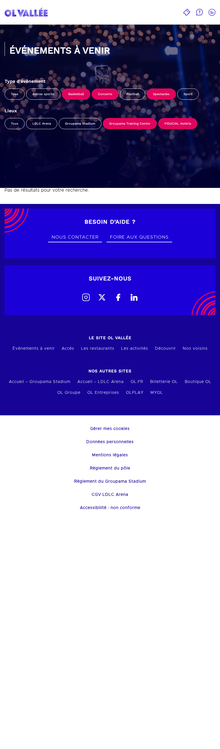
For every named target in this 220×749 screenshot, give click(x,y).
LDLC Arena (41, 123)
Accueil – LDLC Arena (100, 382)
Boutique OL (198, 382)
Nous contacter (75, 237)
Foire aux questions (139, 237)
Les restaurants (97, 349)
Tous (14, 94)
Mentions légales (110, 455)
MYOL (156, 393)
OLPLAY (135, 393)
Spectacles (161, 94)
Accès (68, 349)
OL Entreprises (103, 393)
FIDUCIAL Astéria (177, 123)
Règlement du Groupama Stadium (110, 481)
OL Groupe (68, 393)
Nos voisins (195, 349)
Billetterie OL (164, 382)
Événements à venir (34, 349)
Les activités (134, 349)
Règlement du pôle (110, 468)
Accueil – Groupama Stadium (39, 382)
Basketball (76, 94)
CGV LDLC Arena (110, 495)
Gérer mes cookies (110, 429)
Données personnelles (110, 442)
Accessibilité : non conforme (110, 508)
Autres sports (43, 94)
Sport (188, 94)
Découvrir (165, 349)
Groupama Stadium (80, 123)
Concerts (105, 94)
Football (132, 94)
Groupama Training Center (129, 123)
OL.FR (137, 382)
